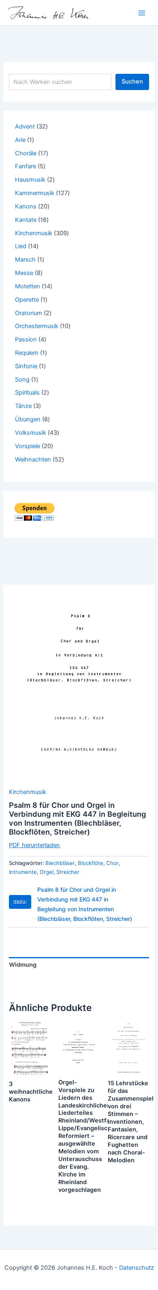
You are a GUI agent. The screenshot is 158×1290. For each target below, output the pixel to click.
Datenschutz (136, 1267)
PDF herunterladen (34, 845)
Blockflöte (90, 863)
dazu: (20, 901)
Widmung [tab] (22, 964)
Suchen (132, 81)
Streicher (67, 872)
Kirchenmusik (27, 792)
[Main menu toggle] (142, 12)
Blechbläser (60, 863)
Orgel (46, 872)
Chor (112, 863)
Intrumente (23, 872)
